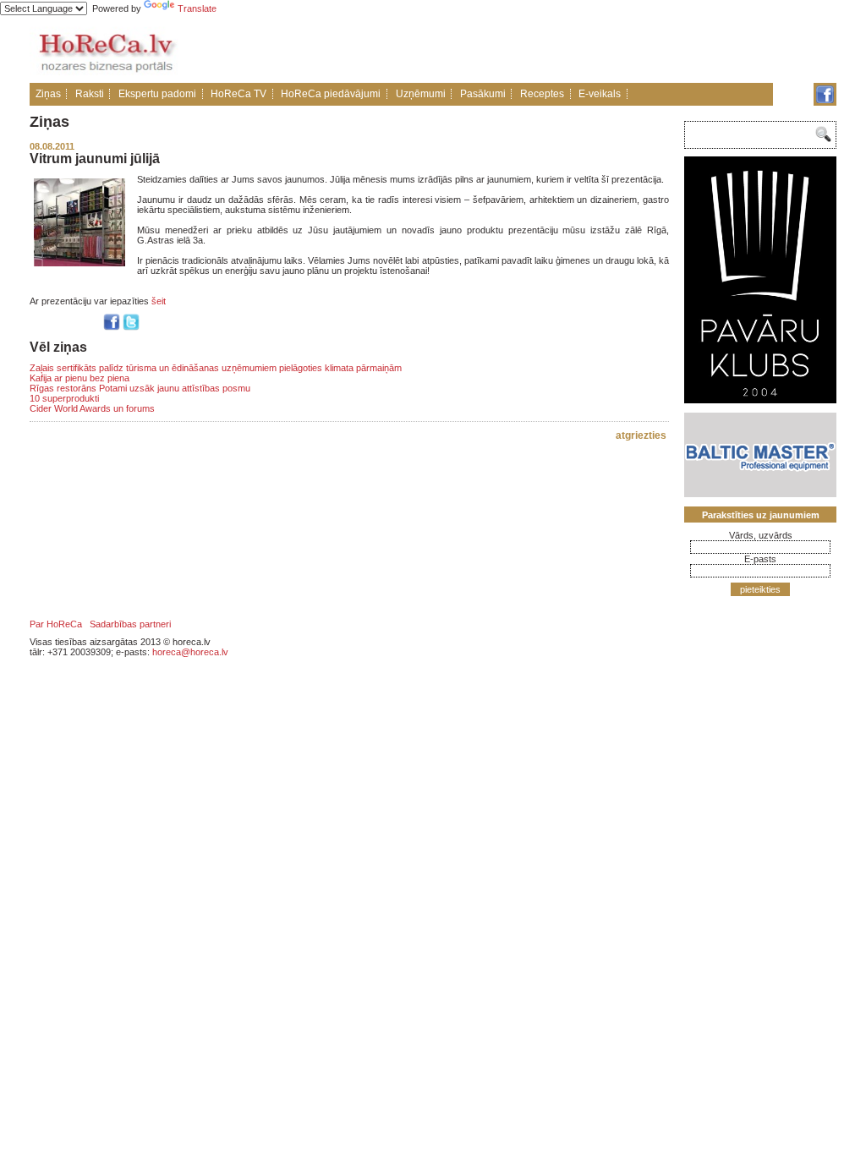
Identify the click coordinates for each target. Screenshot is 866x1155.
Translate (197, 8)
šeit (158, 301)
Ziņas (48, 94)
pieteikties (760, 589)
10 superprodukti (64, 398)
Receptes (542, 94)
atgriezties (641, 435)
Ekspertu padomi (157, 94)
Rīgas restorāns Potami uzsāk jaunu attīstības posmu (140, 388)
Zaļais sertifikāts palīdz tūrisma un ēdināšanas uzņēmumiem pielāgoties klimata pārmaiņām (216, 368)
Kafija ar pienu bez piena (79, 378)
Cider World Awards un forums (92, 408)
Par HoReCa (56, 624)
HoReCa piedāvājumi (331, 94)
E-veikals (599, 94)
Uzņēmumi (421, 94)
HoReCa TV (238, 94)
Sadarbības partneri (130, 624)
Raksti (89, 94)
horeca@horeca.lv (190, 652)
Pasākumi (483, 94)
